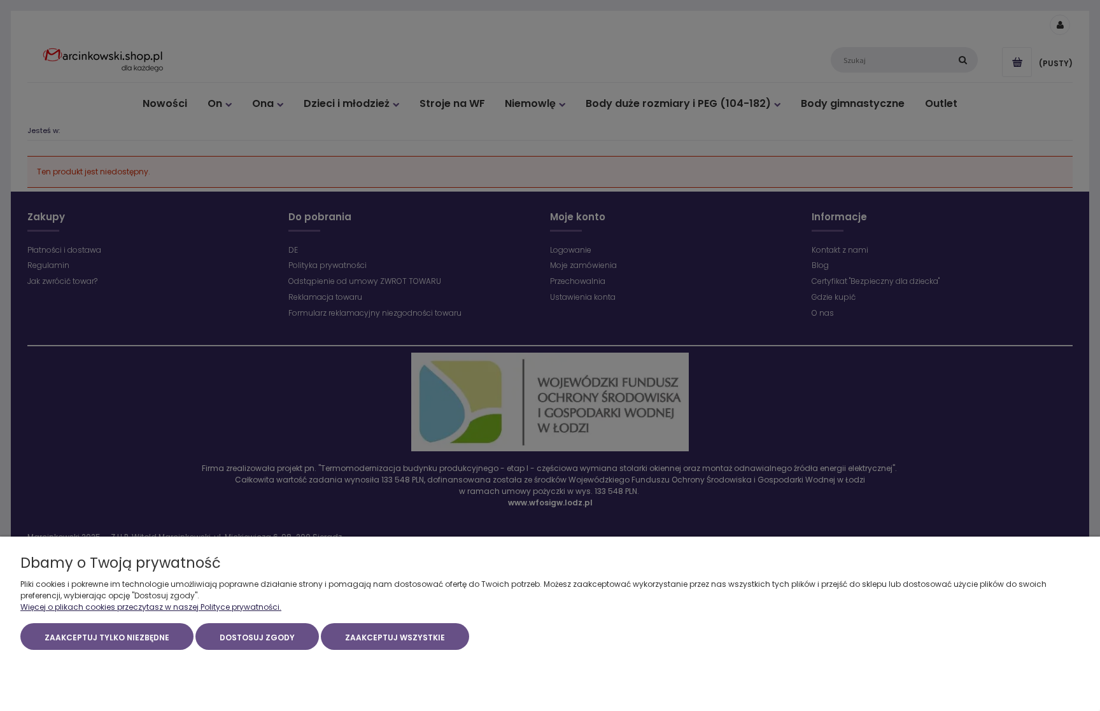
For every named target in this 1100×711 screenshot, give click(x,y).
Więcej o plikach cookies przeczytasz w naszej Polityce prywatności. (150, 607)
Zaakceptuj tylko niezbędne (107, 637)
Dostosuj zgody (257, 637)
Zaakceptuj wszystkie (395, 637)
